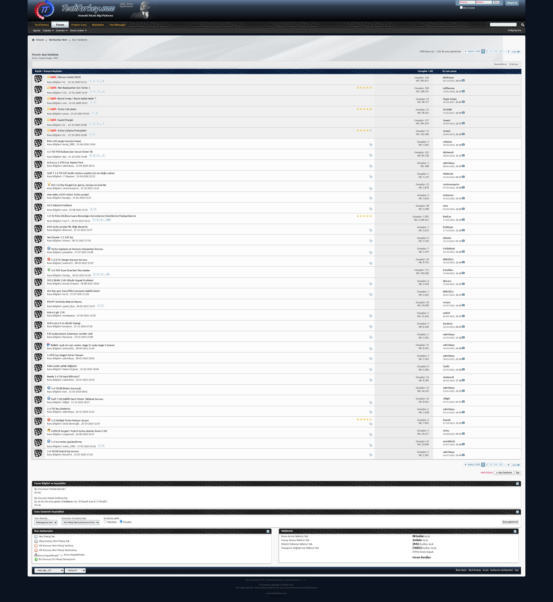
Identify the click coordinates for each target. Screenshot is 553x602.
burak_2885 (68, 144)
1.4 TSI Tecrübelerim (58, 408)
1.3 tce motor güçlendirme (66, 442)
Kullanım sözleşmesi (501, 570)
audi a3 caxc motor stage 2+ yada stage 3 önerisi (86, 345)
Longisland (68, 434)
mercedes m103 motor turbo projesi (68, 194)
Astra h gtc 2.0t (56, 312)
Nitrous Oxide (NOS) (69, 77)
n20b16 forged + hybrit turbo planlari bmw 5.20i (79, 431)
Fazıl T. (66, 221)
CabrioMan (68, 380)
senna (65, 114)
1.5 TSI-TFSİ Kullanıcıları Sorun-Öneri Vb (70, 151)
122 (427, 152)
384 (108, 220)
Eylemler (60, 30)
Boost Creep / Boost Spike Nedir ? (77, 98)
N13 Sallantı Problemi (59, 205)
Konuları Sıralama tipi (74, 518)
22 (427, 110)
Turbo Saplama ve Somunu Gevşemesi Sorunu (77, 249)
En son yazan (449, 71)
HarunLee (67, 337)
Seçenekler (499, 64)
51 (500, 51)
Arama (513, 64)
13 (427, 184)
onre (64, 210)
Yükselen (111, 522)
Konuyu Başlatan (53, 71)
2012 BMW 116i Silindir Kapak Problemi (70, 280)
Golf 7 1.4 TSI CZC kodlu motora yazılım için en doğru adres (80, 173)
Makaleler (98, 24)
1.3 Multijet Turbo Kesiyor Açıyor (70, 420)
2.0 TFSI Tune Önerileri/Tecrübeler (70, 270)
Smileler (417, 540)
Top (517, 473)
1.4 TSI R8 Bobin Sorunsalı (66, 388)
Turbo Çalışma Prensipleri (72, 130)
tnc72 (65, 294)
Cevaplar (422, 71)
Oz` (64, 82)
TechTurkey (42, 24)
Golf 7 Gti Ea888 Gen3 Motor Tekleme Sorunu (77, 399)
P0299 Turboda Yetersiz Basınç (64, 301)
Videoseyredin (276, 596)
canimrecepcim (70, 188)
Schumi (66, 241)
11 (495, 51)
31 (427, 131)
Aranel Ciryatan (70, 284)
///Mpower (68, 176)
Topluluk (47, 30)
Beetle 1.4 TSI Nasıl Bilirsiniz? (63, 376)
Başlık (38, 71)
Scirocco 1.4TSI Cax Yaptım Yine (65, 162)
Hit (431, 71)
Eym (64, 392)
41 (108, 274)
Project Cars (79, 24)
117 (427, 120)
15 (427, 345)
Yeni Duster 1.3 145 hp (60, 237)
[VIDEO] (417, 548)
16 (427, 259)
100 (427, 88)
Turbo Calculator (67, 109)
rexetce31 (67, 263)
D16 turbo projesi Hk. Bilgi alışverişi (67, 226)
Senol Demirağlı (70, 424)
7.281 (426, 217)
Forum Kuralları (422, 557)
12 (427, 388)
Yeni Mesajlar (117, 24)
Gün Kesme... (41, 518)
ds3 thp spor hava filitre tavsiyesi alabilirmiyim (73, 291)
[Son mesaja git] (463, 81)
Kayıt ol (512, 2)
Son (514, 51)
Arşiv (486, 570)
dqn (64, 157)
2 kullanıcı (67, 501)
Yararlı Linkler (77, 30)
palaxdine (67, 252)
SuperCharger (65, 120)
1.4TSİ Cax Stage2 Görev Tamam (65, 355)
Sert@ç (66, 275)
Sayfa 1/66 (474, 51)
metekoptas (68, 316)
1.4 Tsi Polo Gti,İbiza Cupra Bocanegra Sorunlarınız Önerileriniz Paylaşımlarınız (91, 216)
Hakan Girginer (70, 369)
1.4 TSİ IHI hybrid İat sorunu (63, 451)
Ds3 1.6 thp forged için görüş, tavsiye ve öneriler (78, 185)
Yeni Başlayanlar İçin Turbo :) (74, 87)
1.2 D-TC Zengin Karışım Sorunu (69, 260)
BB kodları (418, 536)
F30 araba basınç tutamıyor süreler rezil (69, 333)
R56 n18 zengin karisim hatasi (64, 141)
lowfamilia (68, 348)
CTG (64, 93)
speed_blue (68, 306)
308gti (65, 402)
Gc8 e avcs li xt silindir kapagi (63, 323)
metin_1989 (68, 446)
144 (427, 78)
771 (427, 270)
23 (427, 99)
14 (427, 377)
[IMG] (416, 544)
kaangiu (66, 198)
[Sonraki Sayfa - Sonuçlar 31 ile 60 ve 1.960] (508, 52)
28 (427, 206)
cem (64, 103)
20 (427, 302)
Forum (60, 24)
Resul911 (67, 454)
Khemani (67, 230)
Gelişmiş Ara (514, 30)
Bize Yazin (461, 570)
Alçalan (127, 522)
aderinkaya (68, 166)
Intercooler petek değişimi (62, 366)
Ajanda (36, 30)
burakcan (67, 326)
